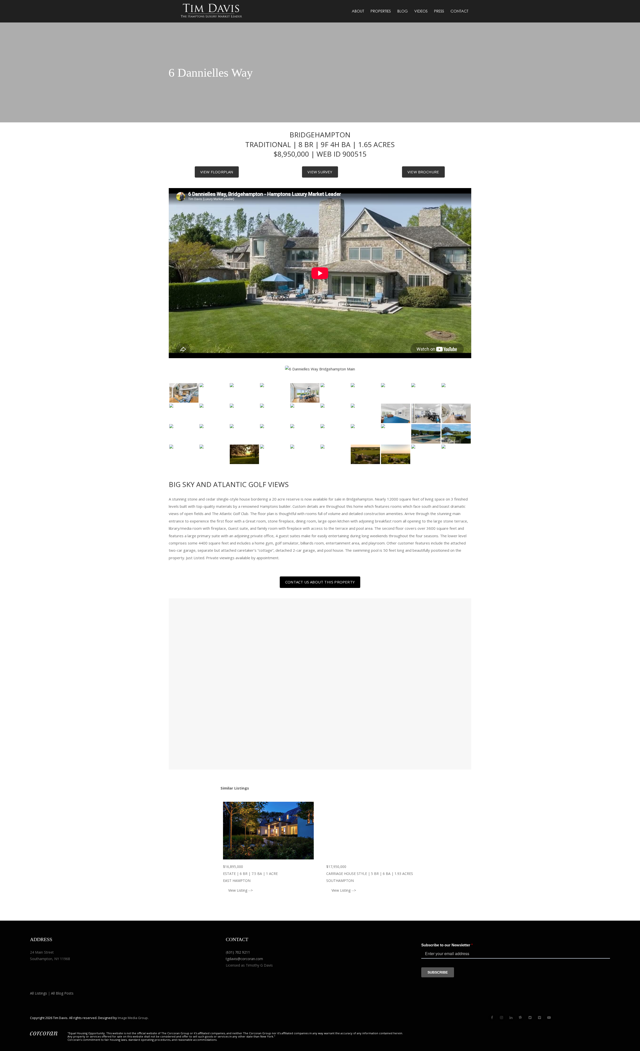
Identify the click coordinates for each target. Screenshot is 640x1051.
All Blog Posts (62, 993)
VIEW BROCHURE (423, 171)
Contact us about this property (320, 581)
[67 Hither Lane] (268, 830)
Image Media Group (133, 1018)
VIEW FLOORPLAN (216, 171)
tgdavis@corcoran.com (244, 958)
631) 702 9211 (238, 952)
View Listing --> (240, 890)
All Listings (38, 993)
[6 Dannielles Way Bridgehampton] (183, 393)
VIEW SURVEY (320, 171)
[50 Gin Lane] (371, 830)
